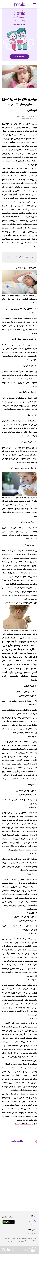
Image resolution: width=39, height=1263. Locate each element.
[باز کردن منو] (34, 4)
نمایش (9, 257)
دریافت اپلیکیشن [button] (19, 57)
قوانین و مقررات (32, 1221)
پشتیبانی (34, 1224)
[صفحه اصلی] (19, 4)
